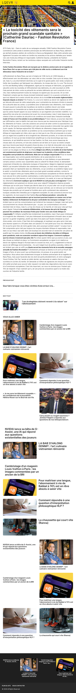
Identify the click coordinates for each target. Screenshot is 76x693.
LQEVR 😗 (10, 2)
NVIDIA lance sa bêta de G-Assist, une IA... (11, 660)
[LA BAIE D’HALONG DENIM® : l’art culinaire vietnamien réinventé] (20, 332)
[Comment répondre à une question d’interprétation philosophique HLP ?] (56, 365)
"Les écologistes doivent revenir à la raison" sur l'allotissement (44, 302)
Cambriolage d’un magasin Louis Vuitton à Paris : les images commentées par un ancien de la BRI (54, 327)
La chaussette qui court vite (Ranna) (56, 521)
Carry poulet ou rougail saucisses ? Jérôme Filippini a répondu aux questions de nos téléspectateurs (54, 418)
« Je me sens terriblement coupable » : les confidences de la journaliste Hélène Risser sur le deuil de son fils (19, 395)
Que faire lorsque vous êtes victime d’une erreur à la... (29, 286)
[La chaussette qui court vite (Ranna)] (20, 527)
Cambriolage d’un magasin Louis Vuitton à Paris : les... (47, 661)
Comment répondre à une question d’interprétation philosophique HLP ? (55, 381)
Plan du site (6, 685)
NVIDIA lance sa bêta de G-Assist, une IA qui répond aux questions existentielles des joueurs (21, 433)
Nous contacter (18, 685)
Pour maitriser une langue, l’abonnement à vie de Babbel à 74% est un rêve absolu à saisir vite (20, 382)
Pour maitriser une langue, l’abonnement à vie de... (65, 674)
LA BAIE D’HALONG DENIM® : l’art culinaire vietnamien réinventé (17, 348)
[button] (69, 3)
